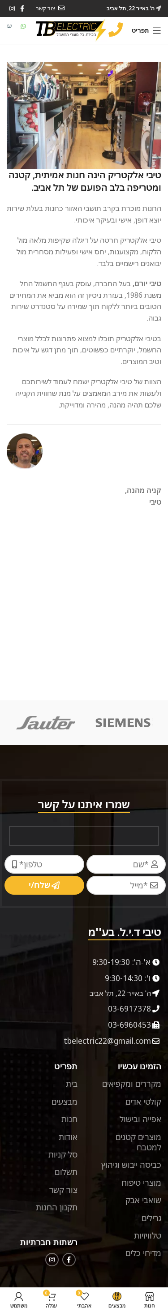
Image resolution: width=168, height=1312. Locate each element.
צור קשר (63, 1189)
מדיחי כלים (143, 1253)
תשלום (66, 1171)
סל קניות (63, 1154)
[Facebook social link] (69, 1259)
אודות (68, 1137)
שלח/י (39, 884)
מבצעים (65, 1101)
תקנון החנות (57, 1207)
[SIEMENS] (122, 722)
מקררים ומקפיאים (131, 1083)
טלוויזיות (147, 1235)
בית (72, 1083)
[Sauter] (45, 723)
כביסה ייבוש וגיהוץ (131, 1164)
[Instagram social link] (12, 8)
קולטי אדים (143, 1101)
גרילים (151, 1218)
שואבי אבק (143, 1200)
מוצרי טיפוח (141, 1182)
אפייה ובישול (140, 1119)
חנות (69, 1119)
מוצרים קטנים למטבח (138, 1142)
